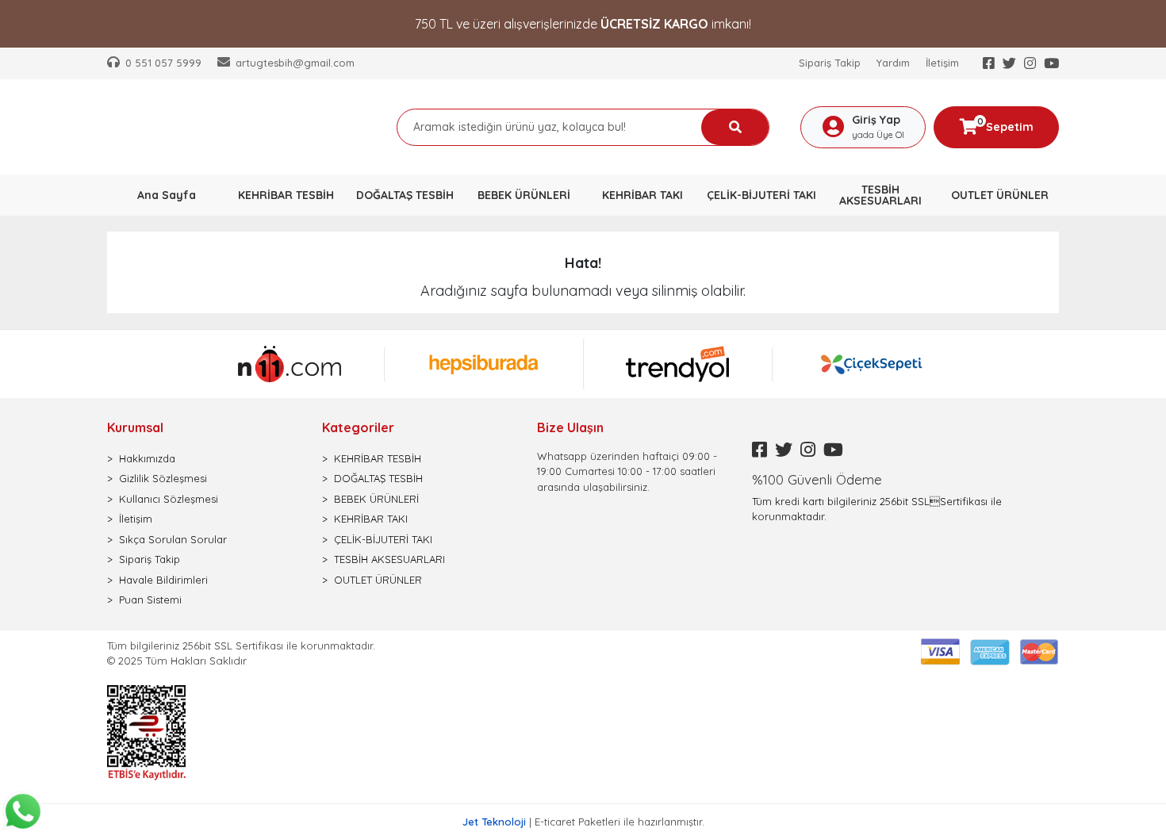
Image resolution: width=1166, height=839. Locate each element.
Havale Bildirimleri (163, 579)
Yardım (893, 62)
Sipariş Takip (830, 62)
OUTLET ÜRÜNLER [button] (1000, 195)
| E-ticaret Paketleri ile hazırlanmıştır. (583, 821)
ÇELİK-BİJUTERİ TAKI (383, 539)
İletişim (942, 62)
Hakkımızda (147, 458)
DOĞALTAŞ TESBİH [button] (405, 195)
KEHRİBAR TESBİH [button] (286, 195)
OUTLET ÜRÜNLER (378, 579)
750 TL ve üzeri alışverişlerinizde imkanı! (583, 24)
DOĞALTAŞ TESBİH (378, 478)
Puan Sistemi (150, 599)
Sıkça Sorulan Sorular (173, 539)
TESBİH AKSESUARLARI (389, 559)
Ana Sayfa (166, 195)
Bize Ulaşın (570, 427)
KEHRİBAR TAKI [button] (642, 195)
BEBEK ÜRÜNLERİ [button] (524, 195)
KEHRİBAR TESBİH (377, 458)
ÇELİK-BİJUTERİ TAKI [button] (761, 195)
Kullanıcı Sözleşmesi (168, 498)
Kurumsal (135, 427)
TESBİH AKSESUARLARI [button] (880, 195)
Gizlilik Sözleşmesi (163, 478)
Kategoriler (358, 427)
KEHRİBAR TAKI (371, 518)
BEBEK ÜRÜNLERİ (376, 498)
